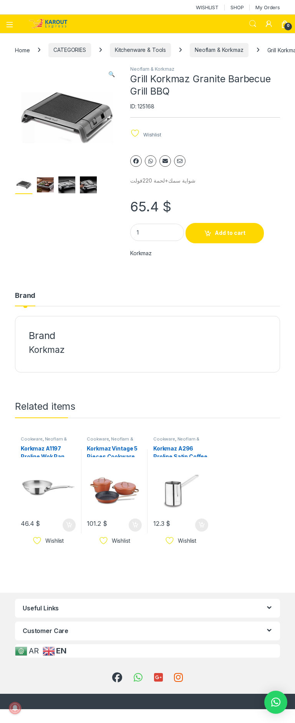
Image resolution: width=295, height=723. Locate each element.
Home (22, 50)
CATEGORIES (69, 50)
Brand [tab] (25, 295)
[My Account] (269, 23)
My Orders (267, 7)
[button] (111, 74)
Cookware (32, 439)
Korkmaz (141, 253)
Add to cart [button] (69, 525)
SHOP (237, 7)
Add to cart (230, 232)
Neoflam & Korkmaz (219, 50)
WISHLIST (207, 7)
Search (253, 24)
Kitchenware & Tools (140, 50)
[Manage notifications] (15, 708)
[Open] (12, 24)
